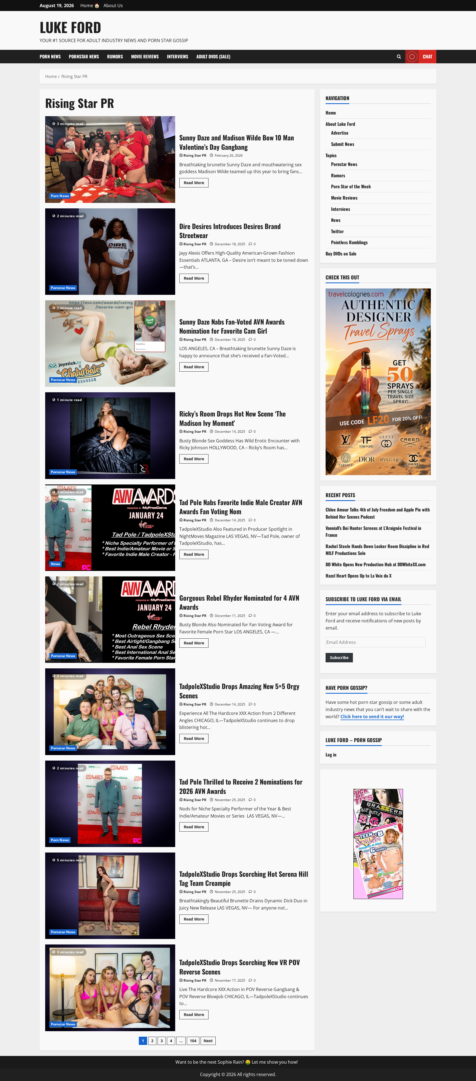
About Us (113, 5)
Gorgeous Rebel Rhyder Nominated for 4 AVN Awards (110, 619)
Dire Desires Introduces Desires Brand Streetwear (110, 251)
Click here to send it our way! (372, 716)
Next (208, 1040)
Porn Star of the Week (351, 186)
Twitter (337, 231)
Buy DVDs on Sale (341, 253)
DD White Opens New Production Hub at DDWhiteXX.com (376, 564)
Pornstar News (84, 56)
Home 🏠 (90, 5)
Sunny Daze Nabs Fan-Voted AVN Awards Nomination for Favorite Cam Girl (110, 343)
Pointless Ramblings (349, 242)
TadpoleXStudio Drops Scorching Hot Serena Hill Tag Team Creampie (110, 896)
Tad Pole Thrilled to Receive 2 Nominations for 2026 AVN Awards (110, 804)
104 (193, 1040)
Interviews (177, 56)
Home (331, 112)
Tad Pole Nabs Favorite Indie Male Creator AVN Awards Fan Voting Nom (110, 527)
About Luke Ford (340, 123)
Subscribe (339, 657)
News (55, 564)
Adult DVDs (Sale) (213, 56)
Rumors (115, 56)
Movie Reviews (145, 56)
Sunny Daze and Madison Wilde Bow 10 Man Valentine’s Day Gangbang (110, 159)
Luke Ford (70, 27)
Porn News (50, 56)
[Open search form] (399, 56)
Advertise (339, 132)
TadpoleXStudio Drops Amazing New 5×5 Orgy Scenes (110, 711)
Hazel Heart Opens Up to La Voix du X (358, 575)
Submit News (342, 144)
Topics (331, 155)
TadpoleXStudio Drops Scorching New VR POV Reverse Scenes (110, 987)
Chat (427, 56)
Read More (196, 183)
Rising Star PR (194, 155)
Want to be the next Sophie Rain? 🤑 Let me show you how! (236, 1062)
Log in (331, 754)
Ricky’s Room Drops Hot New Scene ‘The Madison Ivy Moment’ (110, 435)
